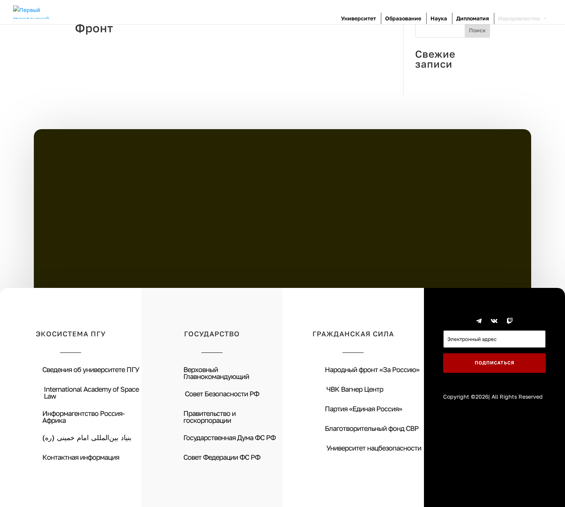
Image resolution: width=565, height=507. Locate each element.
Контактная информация (80, 457)
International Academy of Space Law (91, 392)
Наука (438, 18)
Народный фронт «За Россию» (372, 369)
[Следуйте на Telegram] (479, 321)
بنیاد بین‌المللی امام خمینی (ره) (86, 437)
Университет (358, 18)
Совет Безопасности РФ (222, 393)
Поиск (477, 30)
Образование (403, 18)
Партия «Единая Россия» (363, 408)
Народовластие (519, 18)
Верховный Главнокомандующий (216, 373)
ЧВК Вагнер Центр (354, 389)
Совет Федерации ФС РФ (221, 457)
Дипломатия (472, 18)
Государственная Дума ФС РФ (229, 437)
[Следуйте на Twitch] (510, 321)
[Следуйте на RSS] (525, 321)
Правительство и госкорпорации (209, 416)
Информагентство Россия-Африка (83, 416)
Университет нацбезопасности (373, 448)
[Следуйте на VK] (494, 321)
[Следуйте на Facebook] (463, 321)
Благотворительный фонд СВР (372, 428)
